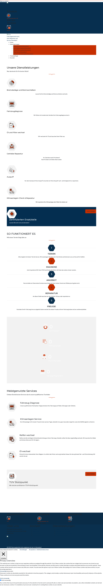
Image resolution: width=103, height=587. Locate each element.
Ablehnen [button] (39, 549)
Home (11, 42)
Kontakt (12, 58)
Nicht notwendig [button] (4, 578)
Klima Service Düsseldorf (20, 52)
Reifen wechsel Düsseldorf (63, 531)
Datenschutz (36, 533)
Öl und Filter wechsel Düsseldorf (22, 50)
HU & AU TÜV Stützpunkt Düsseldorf (23, 54)
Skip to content (4, 1)
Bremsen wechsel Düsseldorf (21, 46)
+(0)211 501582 (13, 32)
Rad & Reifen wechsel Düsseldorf (22, 48)
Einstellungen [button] (23, 549)
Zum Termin (91, 211)
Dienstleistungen (14, 44)
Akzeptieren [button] (32, 549)
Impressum (36, 531)
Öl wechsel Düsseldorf (62, 535)
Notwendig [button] (3, 571)
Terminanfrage (14, 56)
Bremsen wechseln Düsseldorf (64, 533)
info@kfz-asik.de (13, 523)
